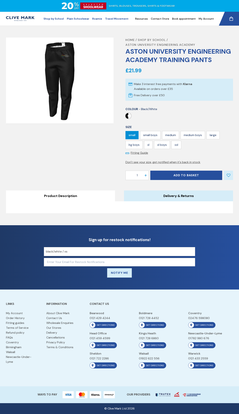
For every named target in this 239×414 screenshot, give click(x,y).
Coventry (12, 342)
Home (130, 40)
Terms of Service (17, 328)
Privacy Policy (55, 342)
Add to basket (186, 175)
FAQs (9, 337)
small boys (150, 135)
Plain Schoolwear (78, 18)
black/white (128, 116)
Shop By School (152, 40)
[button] (146, 175)
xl (148, 145)
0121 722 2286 (99, 358)
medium (170, 135)
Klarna (187, 84)
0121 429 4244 (100, 318)
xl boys (162, 145)
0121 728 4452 (149, 318)
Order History (15, 318)
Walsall (10, 352)
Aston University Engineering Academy (160, 45)
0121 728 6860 (149, 338)
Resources (141, 18)
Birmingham (13, 347)
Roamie (97, 18)
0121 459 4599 (100, 338)
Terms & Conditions (59, 347)
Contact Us (54, 318)
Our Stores (53, 328)
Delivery (51, 333)
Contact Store (160, 18)
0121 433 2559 (198, 358)
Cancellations (55, 337)
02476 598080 (199, 318)
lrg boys (134, 145)
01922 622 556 (149, 358)
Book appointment (184, 18)
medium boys (193, 135)
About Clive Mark (58, 313)
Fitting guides (15, 323)
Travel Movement (116, 18)
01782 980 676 (198, 338)
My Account (206, 18)
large (213, 135)
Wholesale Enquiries (59, 323)
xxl (176, 145)
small (132, 135)
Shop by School (54, 18)
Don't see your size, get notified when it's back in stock (162, 162)
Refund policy (15, 333)
